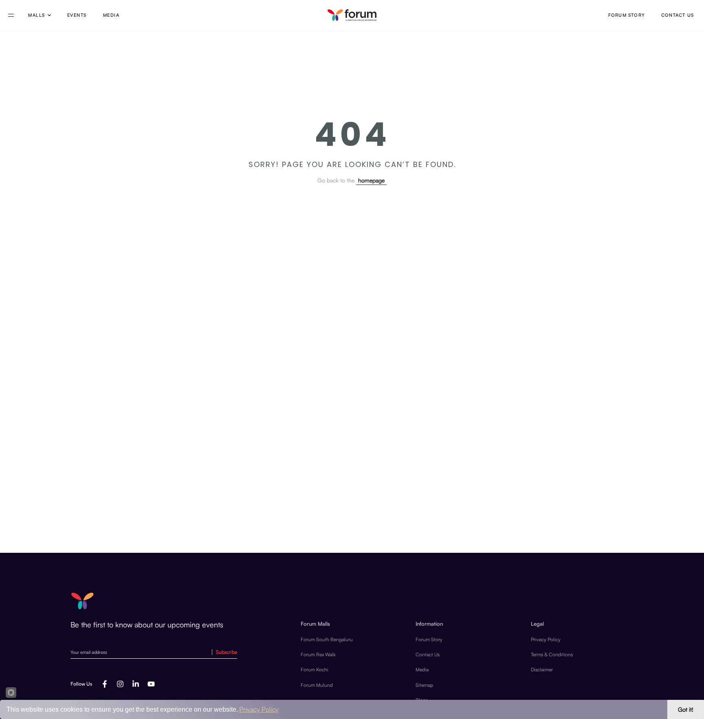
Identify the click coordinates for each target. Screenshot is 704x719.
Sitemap (424, 685)
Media (111, 15)
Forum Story (626, 15)
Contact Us (677, 15)
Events (77, 15)
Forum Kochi (314, 669)
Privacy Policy (546, 639)
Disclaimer (542, 669)
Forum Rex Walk (318, 654)
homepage (371, 180)
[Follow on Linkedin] (135, 684)
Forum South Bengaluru (327, 639)
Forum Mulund (317, 685)
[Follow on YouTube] (151, 684)
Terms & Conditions (552, 654)
